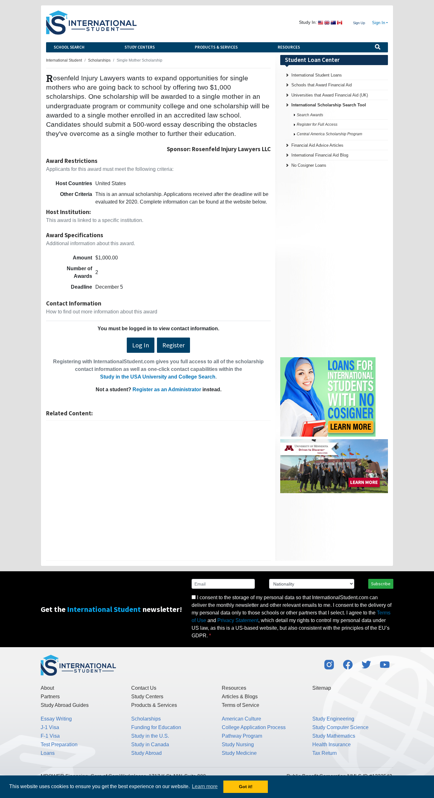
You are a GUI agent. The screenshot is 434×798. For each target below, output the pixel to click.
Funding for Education (156, 727)
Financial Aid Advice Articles (317, 145)
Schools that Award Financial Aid (321, 85)
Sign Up (359, 23)
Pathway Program (242, 736)
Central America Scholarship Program (329, 134)
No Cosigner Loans (308, 165)
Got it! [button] (246, 786)
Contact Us (143, 688)
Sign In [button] (378, 23)
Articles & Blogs (240, 696)
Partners (50, 696)
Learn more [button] (205, 786)
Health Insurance (331, 744)
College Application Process (254, 727)
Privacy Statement (237, 620)
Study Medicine (239, 753)
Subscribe (380, 584)
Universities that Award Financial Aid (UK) (329, 95)
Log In (140, 345)
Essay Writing (56, 718)
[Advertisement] (158, 490)
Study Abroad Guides (65, 705)
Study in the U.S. (150, 736)
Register (173, 345)
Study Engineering (333, 718)
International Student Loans (316, 75)
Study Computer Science (340, 727)
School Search (69, 47)
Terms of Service (240, 705)
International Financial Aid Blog (319, 155)
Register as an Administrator (166, 389)
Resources (289, 47)
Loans (48, 753)
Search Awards (310, 115)
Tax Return (324, 753)
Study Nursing (238, 744)
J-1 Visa (50, 727)
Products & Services (216, 47)
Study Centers (140, 47)
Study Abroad (146, 753)
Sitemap (321, 688)
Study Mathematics (333, 736)
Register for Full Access (317, 124)
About (47, 688)
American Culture (241, 718)
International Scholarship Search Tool (328, 105)
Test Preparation (59, 744)
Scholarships (146, 718)
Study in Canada (150, 744)
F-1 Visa (50, 736)
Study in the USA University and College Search (157, 376)
